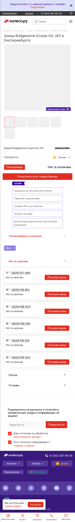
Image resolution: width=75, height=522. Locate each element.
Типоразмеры (14, 167)
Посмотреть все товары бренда (37, 176)
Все (8, 248)
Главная (7, 30)
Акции (65, 463)
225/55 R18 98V (21, 289)
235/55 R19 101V (21, 340)
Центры (29, 13)
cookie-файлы (13, 506)
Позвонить (51, 519)
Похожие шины (57, 277)
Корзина (37, 519)
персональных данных (27, 436)
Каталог (19, 30)
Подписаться (56, 424)
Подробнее (37, 7)
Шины (30, 30)
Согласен (35, 504)
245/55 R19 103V (21, 357)
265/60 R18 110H (21, 323)
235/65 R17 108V (21, 272)
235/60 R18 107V (21, 306)
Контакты (39, 472)
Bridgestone (42, 30)
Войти (23, 519)
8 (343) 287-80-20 (51, 13)
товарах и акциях (24, 445)
